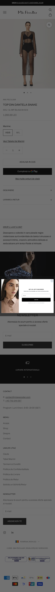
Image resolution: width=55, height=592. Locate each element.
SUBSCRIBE (36, 299)
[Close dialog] (52, 281)
